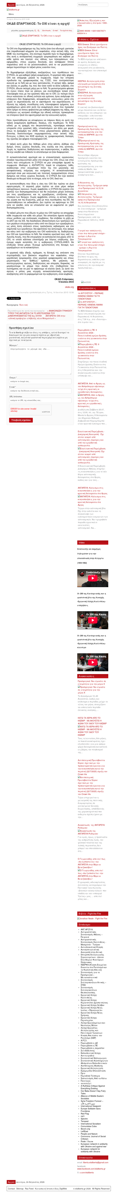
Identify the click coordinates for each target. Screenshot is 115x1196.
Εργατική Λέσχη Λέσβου (92, 1005)
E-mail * (12, 387)
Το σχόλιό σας (66, 30)
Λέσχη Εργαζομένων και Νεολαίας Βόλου (93, 1024)
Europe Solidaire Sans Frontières (91, 1109)
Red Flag (85, 1113)
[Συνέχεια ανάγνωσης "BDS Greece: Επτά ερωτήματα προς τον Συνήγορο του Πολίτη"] (93, 53)
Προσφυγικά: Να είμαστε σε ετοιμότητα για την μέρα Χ (92, 682)
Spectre (84, 1118)
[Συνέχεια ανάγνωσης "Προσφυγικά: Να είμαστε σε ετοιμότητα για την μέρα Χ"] (93, 690)
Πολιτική (23, 304)
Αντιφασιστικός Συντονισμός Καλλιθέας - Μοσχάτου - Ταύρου (93, 942)
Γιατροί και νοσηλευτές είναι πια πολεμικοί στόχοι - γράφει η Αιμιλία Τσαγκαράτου (92, 234)
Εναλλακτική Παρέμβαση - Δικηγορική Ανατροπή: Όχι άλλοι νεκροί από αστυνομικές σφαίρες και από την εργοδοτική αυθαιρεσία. (91, 438)
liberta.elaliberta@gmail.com (95, 1162)
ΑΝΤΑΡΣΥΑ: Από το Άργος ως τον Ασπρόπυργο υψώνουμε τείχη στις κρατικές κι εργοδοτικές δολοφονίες (91, 387)
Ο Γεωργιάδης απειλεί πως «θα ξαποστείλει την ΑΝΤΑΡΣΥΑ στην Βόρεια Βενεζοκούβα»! (91, 863)
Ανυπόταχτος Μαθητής (92, 1065)
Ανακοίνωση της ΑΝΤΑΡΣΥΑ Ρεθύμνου (91, 826)
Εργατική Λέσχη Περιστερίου (89, 1019)
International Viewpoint (91, 1106)
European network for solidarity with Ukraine (90, 1150)
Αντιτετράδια (87, 1055)
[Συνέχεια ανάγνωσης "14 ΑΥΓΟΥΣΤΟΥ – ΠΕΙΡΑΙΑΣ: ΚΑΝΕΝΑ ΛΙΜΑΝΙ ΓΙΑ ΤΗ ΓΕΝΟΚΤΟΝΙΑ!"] (93, 304)
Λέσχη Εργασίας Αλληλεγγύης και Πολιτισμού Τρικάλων (91, 1030)
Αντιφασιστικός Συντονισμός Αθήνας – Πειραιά (92, 934)
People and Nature (89, 1133)
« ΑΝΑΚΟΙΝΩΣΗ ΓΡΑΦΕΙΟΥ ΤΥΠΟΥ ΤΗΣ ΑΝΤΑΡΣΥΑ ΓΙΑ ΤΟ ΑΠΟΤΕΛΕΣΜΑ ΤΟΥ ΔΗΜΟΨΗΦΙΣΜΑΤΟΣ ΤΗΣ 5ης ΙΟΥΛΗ (40, 313)
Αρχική (11, 4)
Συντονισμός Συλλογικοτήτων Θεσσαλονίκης (89, 990)
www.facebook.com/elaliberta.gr (91, 1168)
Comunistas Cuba (89, 1126)
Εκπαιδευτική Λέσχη (91, 1053)
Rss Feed (29, 1188)
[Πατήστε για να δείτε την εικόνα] (40, 35)
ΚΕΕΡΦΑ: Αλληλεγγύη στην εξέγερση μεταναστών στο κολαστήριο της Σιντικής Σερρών (91, 85)
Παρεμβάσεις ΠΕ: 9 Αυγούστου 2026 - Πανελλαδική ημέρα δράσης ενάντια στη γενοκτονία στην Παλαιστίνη (92, 335)
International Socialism (91, 1123)
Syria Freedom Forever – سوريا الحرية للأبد (92, 1102)
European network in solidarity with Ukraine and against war (94, 1145)
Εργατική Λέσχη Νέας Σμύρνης (92, 1014)
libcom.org (85, 1128)
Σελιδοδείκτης (88, 1050)
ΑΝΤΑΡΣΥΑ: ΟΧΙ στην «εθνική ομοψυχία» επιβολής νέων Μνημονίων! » (36, 317)
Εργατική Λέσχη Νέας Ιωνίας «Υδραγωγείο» (92, 1009)
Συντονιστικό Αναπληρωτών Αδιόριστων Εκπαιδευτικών (94, 1061)
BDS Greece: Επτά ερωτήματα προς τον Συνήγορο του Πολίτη (92, 46)
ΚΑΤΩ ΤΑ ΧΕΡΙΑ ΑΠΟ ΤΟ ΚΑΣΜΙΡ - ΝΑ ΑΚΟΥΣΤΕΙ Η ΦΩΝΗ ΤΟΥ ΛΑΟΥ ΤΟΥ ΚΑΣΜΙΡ (92, 720)
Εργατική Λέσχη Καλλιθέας (89, 996)
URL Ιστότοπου (15, 396)
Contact (11, 1188)
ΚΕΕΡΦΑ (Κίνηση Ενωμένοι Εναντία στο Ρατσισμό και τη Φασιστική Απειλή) (94, 967)
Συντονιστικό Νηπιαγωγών (93, 1058)
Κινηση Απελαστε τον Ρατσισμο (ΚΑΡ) (91, 1036)
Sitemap (20, 1188)
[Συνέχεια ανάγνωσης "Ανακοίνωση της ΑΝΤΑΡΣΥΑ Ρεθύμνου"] (93, 832)
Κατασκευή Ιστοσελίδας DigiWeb (51, 1188)
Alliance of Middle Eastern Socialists (92, 1097)
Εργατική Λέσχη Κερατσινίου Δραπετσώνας (94, 1001)
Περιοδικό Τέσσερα (90, 1075)
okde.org (69, 287)
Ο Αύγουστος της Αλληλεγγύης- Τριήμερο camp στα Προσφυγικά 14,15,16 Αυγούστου (93, 186)
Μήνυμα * (13, 345)
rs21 (83, 1116)
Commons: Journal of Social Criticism (93, 1137)
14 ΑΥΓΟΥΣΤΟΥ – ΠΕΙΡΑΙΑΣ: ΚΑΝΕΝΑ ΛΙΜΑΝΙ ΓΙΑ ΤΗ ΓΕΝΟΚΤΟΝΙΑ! (91, 296)
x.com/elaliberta (87, 1172)
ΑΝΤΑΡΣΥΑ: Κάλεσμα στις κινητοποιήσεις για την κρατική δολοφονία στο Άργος (92, 490)
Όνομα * (13, 377)
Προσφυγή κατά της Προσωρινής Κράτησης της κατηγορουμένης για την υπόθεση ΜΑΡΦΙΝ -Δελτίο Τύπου (91, 132)
